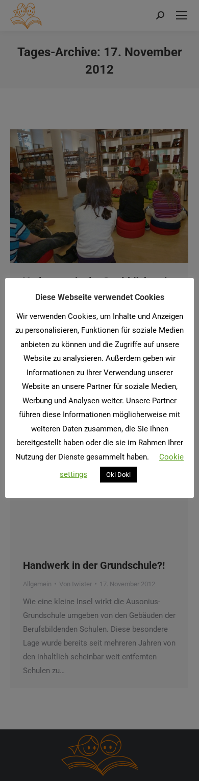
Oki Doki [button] (118, 474)
